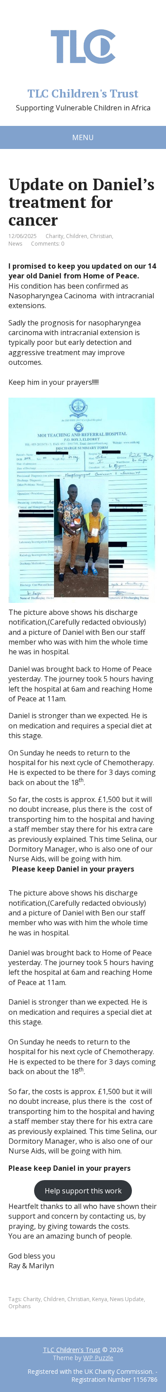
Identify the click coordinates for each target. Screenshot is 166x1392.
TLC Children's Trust (83, 92)
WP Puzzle (98, 1357)
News (15, 243)
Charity (54, 236)
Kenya (99, 1299)
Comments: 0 (47, 243)
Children (76, 236)
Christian (101, 236)
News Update (127, 1299)
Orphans (19, 1306)
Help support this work (83, 1191)
